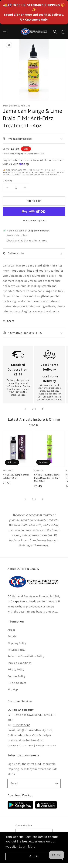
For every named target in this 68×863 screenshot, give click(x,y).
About (11, 629)
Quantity (7, 180)
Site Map (13, 689)
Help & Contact (17, 683)
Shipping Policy (17, 643)
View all (34, 424)
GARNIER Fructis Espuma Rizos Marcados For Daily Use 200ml (47, 477)
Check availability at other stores (27, 240)
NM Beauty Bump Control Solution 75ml (16, 476)
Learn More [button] (27, 846)
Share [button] (10, 320)
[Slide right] (42, 409)
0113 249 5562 (21, 725)
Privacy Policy (16, 669)
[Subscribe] (56, 783)
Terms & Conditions (19, 663)
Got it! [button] (33, 856)
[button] (5, 32)
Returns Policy (16, 649)
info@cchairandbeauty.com (34, 730)
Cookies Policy (16, 676)
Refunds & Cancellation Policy (26, 656)
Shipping (19, 153)
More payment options (34, 220)
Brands (12, 636)
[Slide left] (25, 409)
